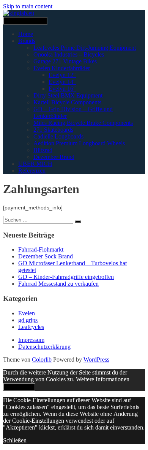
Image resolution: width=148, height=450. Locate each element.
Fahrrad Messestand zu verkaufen (58, 283)
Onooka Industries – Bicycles (68, 54)
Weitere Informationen (102, 379)
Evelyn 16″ (62, 88)
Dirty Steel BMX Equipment (67, 95)
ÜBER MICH (35, 163)
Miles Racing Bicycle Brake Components (83, 123)
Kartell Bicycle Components (67, 102)
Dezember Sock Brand (45, 256)
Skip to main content (27, 6)
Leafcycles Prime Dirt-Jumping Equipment (84, 47)
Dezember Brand (53, 157)
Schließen (15, 440)
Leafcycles (31, 327)
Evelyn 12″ (62, 75)
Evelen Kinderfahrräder (61, 68)
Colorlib (42, 359)
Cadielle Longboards (58, 136)
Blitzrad (42, 150)
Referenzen (32, 170)
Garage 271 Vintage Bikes (65, 61)
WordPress (96, 359)
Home (25, 34)
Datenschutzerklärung (44, 346)
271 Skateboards (53, 129)
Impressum (31, 340)
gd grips (28, 320)
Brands (26, 41)
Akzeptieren (19, 387)
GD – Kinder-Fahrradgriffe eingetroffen (66, 277)
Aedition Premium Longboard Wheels (79, 143)
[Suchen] (78, 221)
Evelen (26, 313)
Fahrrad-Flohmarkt (40, 249)
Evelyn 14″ (62, 82)
